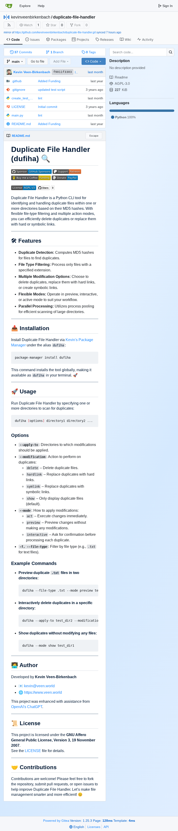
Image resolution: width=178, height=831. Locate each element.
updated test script (51, 89)
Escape (93, 135)
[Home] (8, 6)
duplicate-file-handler (74, 17)
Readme (121, 77)
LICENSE (18, 107)
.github (17, 81)
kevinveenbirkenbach (30, 17)
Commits (23, 52)
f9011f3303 (62, 72)
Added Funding (49, 81)
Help (41, 6)
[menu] (76, 827)
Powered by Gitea (56, 820)
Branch (57, 52)
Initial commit (47, 107)
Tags (91, 52)
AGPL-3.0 (122, 83)
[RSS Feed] (9, 25)
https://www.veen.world (43, 692)
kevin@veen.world (39, 686)
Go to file (37, 61)
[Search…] (170, 52)
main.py (17, 115)
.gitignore (18, 89)
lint (77, 72)
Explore (25, 6)
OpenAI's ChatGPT (26, 707)
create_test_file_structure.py (22, 98)
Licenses (93, 827)
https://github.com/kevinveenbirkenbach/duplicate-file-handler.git (55, 32)
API (106, 827)
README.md (21, 124)
